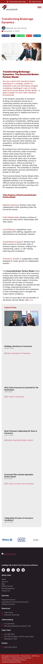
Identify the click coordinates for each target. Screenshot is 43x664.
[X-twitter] (13, 570)
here (31, 300)
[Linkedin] (18, 570)
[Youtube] (23, 570)
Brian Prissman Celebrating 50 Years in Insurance (20, 432)
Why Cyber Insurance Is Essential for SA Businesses (21, 388)
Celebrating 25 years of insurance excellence (18, 519)
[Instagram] (8, 570)
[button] (6, 35)
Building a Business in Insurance (18, 346)
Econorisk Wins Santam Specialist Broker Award (18, 475)
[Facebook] (3, 570)
